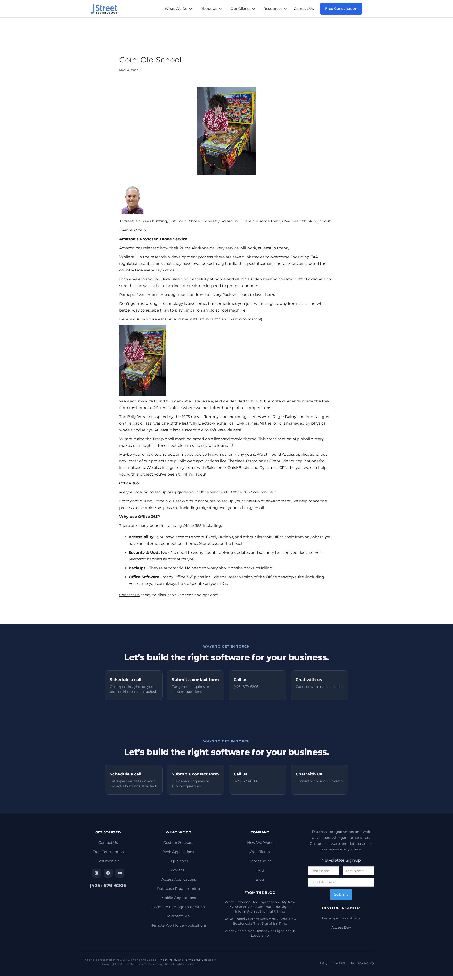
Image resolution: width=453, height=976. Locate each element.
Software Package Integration (178, 907)
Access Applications (178, 879)
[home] (106, 9)
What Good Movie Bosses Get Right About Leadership (260, 933)
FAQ (260, 870)
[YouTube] (119, 873)
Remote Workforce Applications (178, 925)
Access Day (341, 927)
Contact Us (304, 8)
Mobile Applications (178, 897)
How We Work (260, 842)
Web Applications (178, 851)
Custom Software (178, 842)
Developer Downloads (341, 918)
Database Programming (178, 888)
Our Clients (260, 851)
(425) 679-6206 (108, 885)
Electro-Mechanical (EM (220, 423)
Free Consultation (341, 8)
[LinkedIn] (96, 873)
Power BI (179, 870)
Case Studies (260, 861)
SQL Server (178, 861)
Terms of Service (195, 959)
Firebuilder (279, 461)
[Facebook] (108, 873)
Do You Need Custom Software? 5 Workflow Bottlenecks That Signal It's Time (259, 921)
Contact (339, 963)
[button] (181, 8)
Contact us (129, 595)
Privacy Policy (167, 959)
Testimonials (108, 861)
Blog (260, 879)
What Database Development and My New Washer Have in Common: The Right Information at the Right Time (260, 907)
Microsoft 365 (178, 916)
